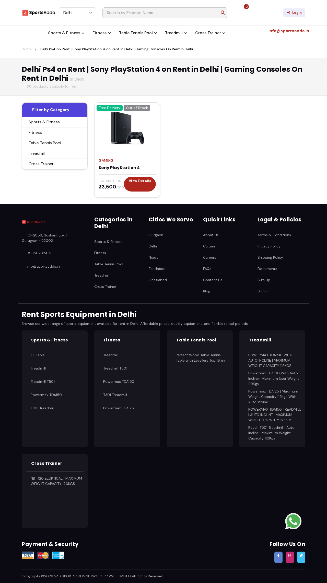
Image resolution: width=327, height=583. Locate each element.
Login (297, 12)
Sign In (263, 291)
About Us (211, 235)
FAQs (207, 268)
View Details (140, 181)
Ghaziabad (158, 280)
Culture (209, 246)
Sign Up (264, 280)
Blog (206, 291)
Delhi (153, 246)
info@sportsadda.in (43, 266)
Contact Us (212, 280)
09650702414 (39, 253)
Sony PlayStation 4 (119, 168)
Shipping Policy (270, 257)
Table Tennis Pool (136, 32)
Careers (209, 257)
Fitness (99, 32)
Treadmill (174, 32)
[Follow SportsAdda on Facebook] (278, 557)
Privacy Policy (269, 246)
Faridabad (157, 268)
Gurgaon (156, 235)
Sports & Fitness (64, 32)
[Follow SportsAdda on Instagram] (290, 557)
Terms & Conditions (274, 235)
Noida (153, 257)
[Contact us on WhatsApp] (293, 520)
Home (27, 49)
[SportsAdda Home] (33, 222)
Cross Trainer (208, 32)
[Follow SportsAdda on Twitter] (301, 557)
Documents (267, 268)
